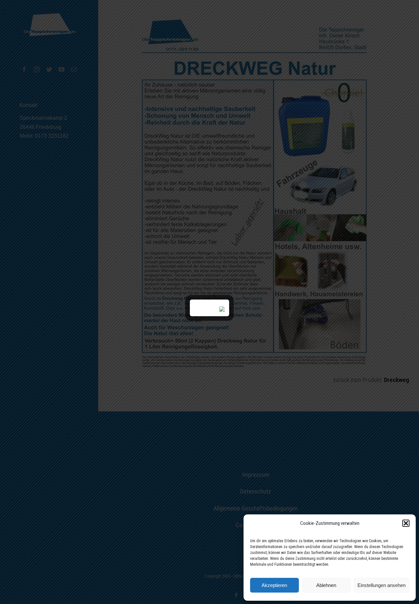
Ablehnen (326, 585)
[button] (406, 523)
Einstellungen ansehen (381, 585)
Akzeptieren (274, 585)
